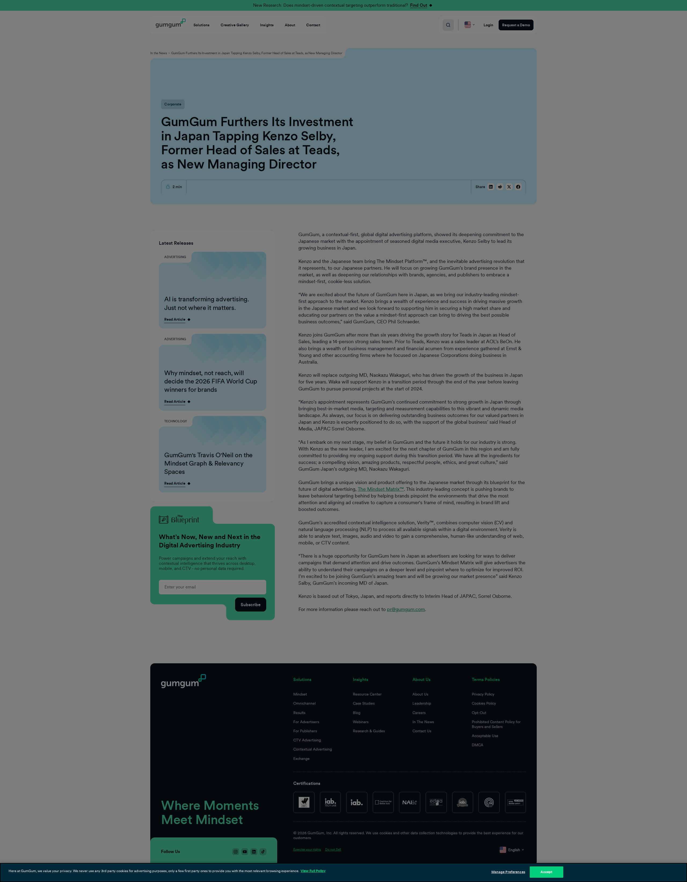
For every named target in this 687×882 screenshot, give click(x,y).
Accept (546, 872)
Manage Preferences (508, 872)
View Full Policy (313, 871)
